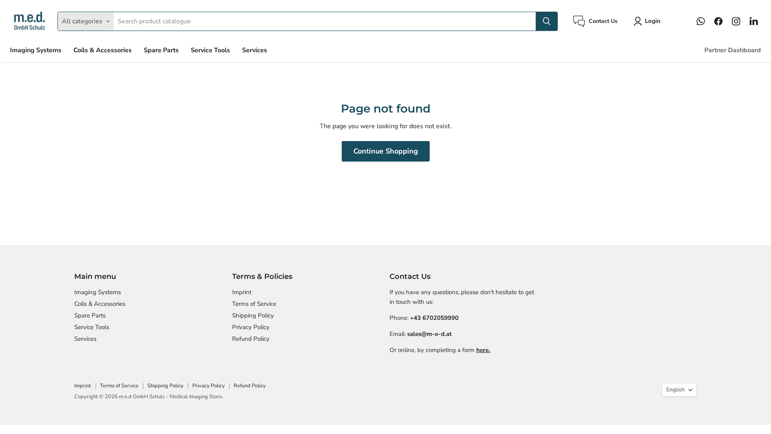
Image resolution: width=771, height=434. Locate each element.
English (675, 389)
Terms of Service (254, 304)
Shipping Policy (253, 315)
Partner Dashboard (732, 50)
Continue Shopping (385, 151)
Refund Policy (250, 339)
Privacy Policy (250, 327)
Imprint (241, 292)
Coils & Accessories (102, 50)
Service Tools (210, 50)
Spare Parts (161, 50)
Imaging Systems (35, 50)
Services (254, 50)
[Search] (546, 21)
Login (653, 21)
